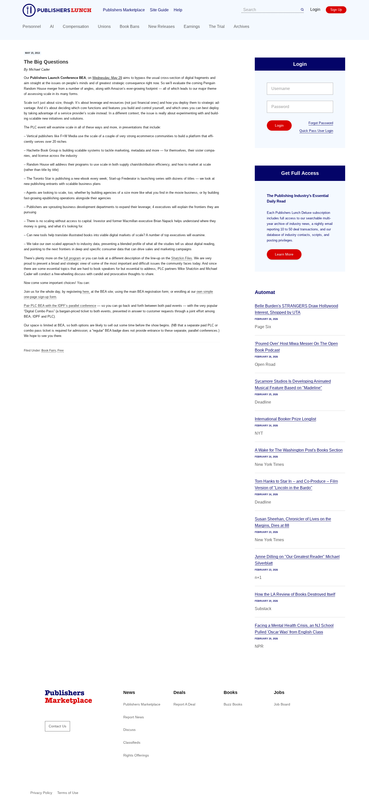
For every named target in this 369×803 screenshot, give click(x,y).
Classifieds (131, 742)
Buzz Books (233, 704)
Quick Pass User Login (316, 131)
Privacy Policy (41, 793)
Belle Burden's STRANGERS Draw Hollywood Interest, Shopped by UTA (296, 309)
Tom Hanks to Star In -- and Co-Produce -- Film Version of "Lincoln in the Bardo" (296, 484)
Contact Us (57, 726)
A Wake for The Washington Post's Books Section (299, 450)
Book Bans (129, 26)
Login (315, 9)
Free (60, 350)
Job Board (282, 704)
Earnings (192, 26)
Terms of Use (67, 793)
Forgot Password (321, 123)
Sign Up (336, 10)
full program (72, 258)
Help (178, 10)
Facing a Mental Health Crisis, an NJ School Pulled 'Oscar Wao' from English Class (294, 628)
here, (86, 291)
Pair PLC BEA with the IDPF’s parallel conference (60, 306)
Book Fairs (48, 350)
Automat (265, 292)
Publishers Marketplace (124, 10)
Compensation (76, 26)
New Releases (161, 26)
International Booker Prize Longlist (285, 419)
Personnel (32, 26)
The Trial (217, 26)
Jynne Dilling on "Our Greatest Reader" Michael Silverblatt (297, 560)
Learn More (284, 254)
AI (52, 26)
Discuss (129, 730)
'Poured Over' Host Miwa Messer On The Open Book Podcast (296, 346)
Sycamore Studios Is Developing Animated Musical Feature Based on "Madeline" (293, 384)
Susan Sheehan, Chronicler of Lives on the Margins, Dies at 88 (293, 522)
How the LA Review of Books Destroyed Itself (295, 594)
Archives (241, 26)
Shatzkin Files (181, 258)
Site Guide (159, 10)
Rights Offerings (136, 755)
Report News (133, 717)
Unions (104, 26)
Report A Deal (184, 704)
